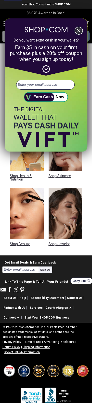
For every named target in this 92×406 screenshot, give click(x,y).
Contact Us (74, 298)
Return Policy (11, 347)
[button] (59, 308)
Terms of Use (32, 342)
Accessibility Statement (47, 298)
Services (36, 307)
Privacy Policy (11, 342)
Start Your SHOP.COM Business (47, 317)
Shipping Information (36, 347)
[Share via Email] (3, 291)
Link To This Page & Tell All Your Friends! (36, 281)
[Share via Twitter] (16, 290)
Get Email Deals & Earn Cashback (30, 262)
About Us (9, 298)
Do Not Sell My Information (22, 352)
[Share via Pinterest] (22, 290)
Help (22, 298)
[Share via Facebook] (9, 290)
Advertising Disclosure (59, 342)
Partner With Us (14, 307)
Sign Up (45, 269)
